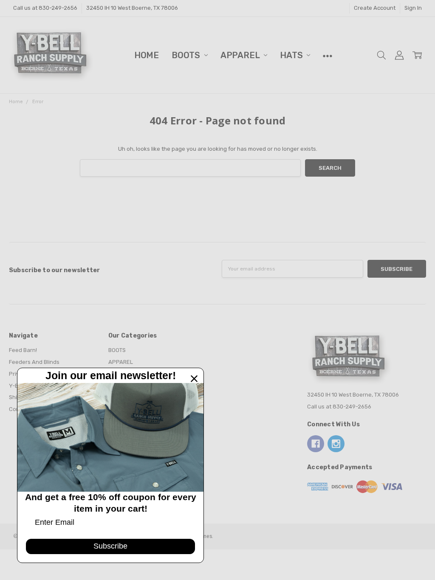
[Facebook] (315, 443)
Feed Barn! (23, 350)
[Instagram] (336, 443)
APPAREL (241, 55)
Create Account (374, 8)
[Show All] (327, 55)
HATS (292, 55)
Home (146, 55)
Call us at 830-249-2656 (45, 8)
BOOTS (187, 55)
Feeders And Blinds (34, 362)
